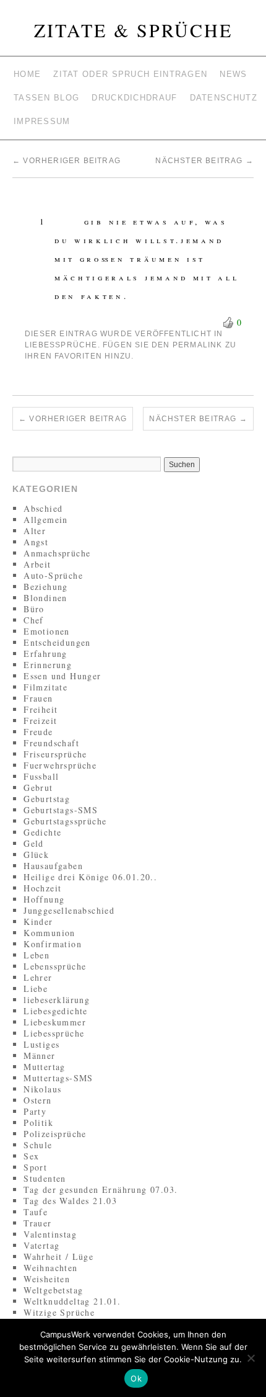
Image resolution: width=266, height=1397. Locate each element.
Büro (34, 609)
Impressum (42, 121)
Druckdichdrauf (134, 97)
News (233, 74)
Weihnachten (50, 1268)
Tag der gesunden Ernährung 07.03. (101, 1189)
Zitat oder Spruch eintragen (130, 74)
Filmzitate (45, 687)
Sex (31, 1156)
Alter (35, 531)
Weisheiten (47, 1279)
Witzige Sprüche (59, 1312)
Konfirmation (53, 944)
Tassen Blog (46, 97)
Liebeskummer (55, 1022)
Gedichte (42, 832)
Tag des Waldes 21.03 (70, 1201)
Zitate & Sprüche (133, 29)
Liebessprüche (61, 345)
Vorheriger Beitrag (66, 160)
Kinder (38, 921)
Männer (39, 1055)
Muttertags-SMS (58, 1078)
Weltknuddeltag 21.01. (72, 1301)
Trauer (37, 1223)
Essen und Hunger (62, 676)
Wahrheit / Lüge (58, 1256)
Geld (34, 843)
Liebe (36, 988)
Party (35, 1111)
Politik (38, 1122)
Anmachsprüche (57, 553)
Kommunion (49, 933)
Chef (34, 620)
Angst (36, 542)
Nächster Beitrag (204, 160)
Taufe (36, 1212)
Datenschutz (223, 97)
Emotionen (47, 631)
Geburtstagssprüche (65, 821)
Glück (36, 854)
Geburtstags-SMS (61, 810)
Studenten (45, 1178)
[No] (250, 1358)
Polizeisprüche (55, 1134)
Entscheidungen (57, 642)
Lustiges (41, 1044)
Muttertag (45, 1067)
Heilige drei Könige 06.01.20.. (90, 877)
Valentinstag (50, 1234)
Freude (38, 732)
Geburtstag (47, 799)
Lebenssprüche (55, 966)
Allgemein (46, 519)
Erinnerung (48, 665)
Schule (38, 1145)
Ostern (37, 1100)
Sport (35, 1167)
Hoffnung (44, 899)
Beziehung (46, 586)
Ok (136, 1378)
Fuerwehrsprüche (60, 765)
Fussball (41, 776)
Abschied (43, 508)
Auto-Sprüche (53, 575)
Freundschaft (51, 743)
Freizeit (40, 720)
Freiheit (41, 709)
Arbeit (37, 564)
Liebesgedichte (56, 1011)
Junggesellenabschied (69, 910)
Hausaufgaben (53, 866)
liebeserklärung (57, 1000)
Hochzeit (42, 888)
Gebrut (38, 787)
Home (27, 74)
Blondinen (45, 598)
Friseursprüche (55, 754)
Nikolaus (42, 1089)
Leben (36, 955)
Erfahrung (45, 653)
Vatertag (41, 1245)
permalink (198, 345)
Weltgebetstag (53, 1290)
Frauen (38, 698)
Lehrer (38, 977)
